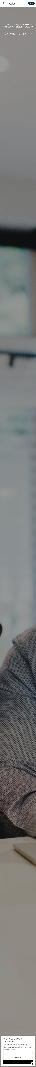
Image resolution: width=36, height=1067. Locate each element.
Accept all (18, 1062)
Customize (18, 1057)
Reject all (18, 1053)
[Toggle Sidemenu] (31, 3)
